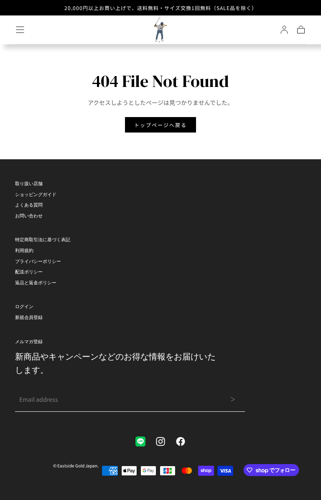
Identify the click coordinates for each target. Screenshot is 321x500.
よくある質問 (29, 204)
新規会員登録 (29, 317)
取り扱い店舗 (29, 183)
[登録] (284, 30)
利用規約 (24, 250)
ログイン (24, 306)
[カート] (301, 30)
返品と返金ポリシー (35, 282)
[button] (20, 30)
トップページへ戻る (160, 124)
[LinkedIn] (140, 441)
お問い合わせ (29, 215)
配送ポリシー (29, 271)
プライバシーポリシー (38, 261)
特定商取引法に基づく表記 (42, 239)
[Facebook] (180, 441)
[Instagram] (160, 441)
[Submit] (233, 399)
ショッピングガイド (35, 194)
